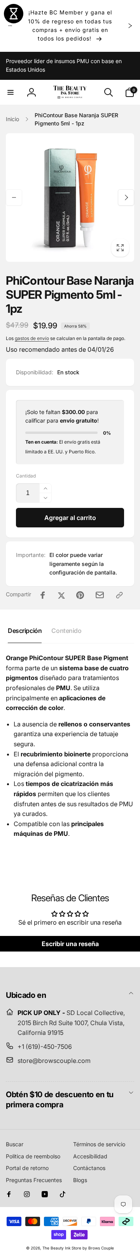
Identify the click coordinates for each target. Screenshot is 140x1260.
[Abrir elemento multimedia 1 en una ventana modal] (70, 197)
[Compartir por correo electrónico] (100, 595)
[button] (10, 92)
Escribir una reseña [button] (70, 944)
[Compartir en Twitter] (61, 595)
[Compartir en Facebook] (43, 595)
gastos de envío (32, 338)
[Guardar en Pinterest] (80, 595)
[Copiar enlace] (119, 595)
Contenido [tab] (66, 630)
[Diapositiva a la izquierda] (10, 26)
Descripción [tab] (25, 630)
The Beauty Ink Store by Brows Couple (78, 1248)
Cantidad (26, 475)
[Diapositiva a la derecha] (130, 26)
